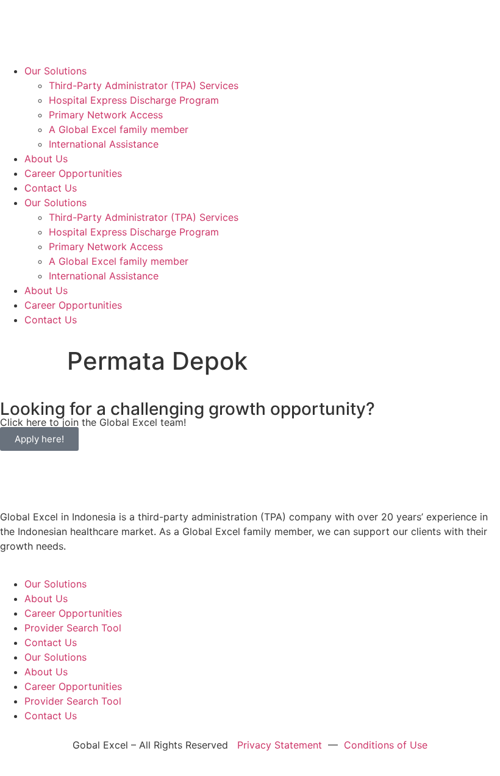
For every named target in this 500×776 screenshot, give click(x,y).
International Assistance (104, 144)
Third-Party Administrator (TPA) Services (143, 85)
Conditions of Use (385, 745)
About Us (46, 159)
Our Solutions (55, 71)
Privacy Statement (279, 745)
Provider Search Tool (72, 628)
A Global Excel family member (118, 129)
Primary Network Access (106, 115)
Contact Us (50, 188)
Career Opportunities (73, 173)
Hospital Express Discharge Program (134, 100)
